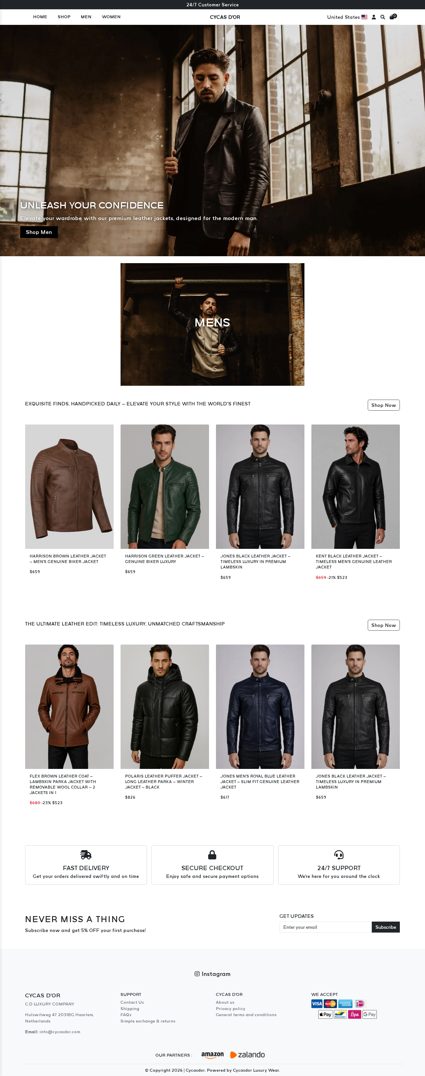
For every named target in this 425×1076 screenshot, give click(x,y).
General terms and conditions (246, 1014)
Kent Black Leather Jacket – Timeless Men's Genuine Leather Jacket (354, 561)
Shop (64, 16)
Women (111, 16)
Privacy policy (230, 1008)
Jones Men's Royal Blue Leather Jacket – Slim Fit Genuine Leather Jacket (260, 781)
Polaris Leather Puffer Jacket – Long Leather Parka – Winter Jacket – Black (163, 781)
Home (40, 16)
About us (225, 1002)
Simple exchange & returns (148, 1021)
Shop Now (384, 405)
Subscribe (386, 927)
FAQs (126, 1014)
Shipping (130, 1008)
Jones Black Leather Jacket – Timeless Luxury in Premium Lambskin (256, 561)
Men (86, 16)
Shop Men (39, 232)
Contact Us (132, 1002)
